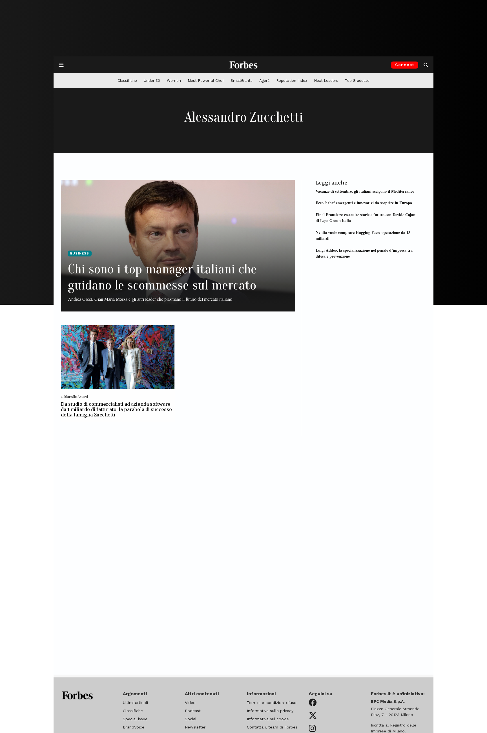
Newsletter (195, 727)
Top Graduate (357, 80)
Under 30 (152, 80)
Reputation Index (291, 80)
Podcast (193, 710)
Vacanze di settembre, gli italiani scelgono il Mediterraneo (365, 191)
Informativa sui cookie (268, 719)
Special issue (135, 719)
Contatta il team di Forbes (272, 727)
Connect (404, 64)
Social (190, 719)
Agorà (264, 80)
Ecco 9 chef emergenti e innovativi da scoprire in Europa (364, 203)
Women (174, 80)
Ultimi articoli (135, 702)
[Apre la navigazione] (61, 65)
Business (79, 253)
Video (190, 702)
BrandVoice (133, 727)
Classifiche (127, 80)
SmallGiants (242, 80)
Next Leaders (326, 80)
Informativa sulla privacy (270, 710)
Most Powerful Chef (206, 80)
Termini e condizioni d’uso (271, 702)
